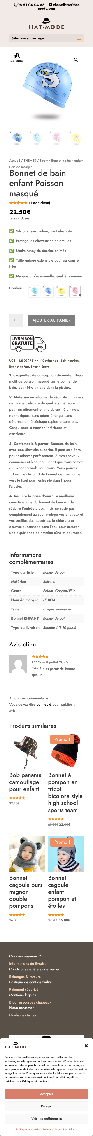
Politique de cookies (28, 1129)
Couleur (15, 288)
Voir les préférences (46, 1118)
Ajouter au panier (52, 320)
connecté (44, 704)
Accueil (14, 160)
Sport (44, 160)
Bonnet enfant (19, 366)
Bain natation (69, 360)
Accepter (46, 1093)
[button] (86, 1046)
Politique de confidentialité (58, 1129)
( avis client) (39, 202)
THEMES (30, 160)
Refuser (46, 1106)
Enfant (35, 366)
